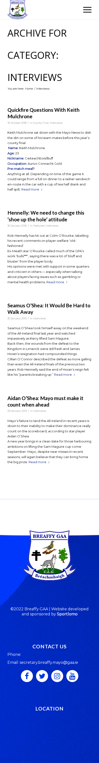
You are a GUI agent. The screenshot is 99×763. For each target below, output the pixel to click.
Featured (38, 225)
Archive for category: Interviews (37, 55)
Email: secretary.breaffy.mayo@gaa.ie (42, 662)
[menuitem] (85, 9)
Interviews (56, 123)
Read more (30, 189)
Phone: (14, 654)
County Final (41, 123)
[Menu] (85, 9)
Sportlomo (67, 614)
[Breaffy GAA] (41, 9)
